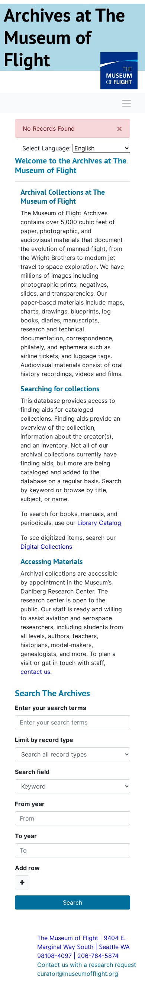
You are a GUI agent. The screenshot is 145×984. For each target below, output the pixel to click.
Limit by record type (44, 739)
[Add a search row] (22, 882)
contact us (35, 671)
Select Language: (46, 148)
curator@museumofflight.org (77, 973)
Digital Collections (46, 546)
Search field (32, 772)
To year (26, 836)
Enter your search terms (50, 707)
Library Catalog (99, 522)
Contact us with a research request (86, 964)
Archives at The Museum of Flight (64, 37)
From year (30, 804)
